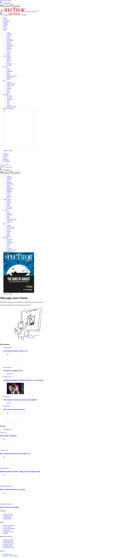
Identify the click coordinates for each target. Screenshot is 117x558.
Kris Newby (6, 406)
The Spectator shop (8, 543)
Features (9, 97)
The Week (9, 96)
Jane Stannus (6, 396)
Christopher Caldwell (6, 504)
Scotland (9, 65)
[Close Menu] (1, 167)
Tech (8, 37)
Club (4, 27)
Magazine (9, 39)
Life (4, 80)
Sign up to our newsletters (10, 556)
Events (5, 25)
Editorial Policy (7, 519)
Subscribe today (7, 554)
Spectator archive (8, 544)
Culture (9, 36)
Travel (8, 87)
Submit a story (7, 517)
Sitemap (5, 533)
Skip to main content (5, 0)
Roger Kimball (7, 367)
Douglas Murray (4, 468)
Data (8, 62)
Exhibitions (10, 71)
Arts (8, 68)
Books (8, 70)
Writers (5, 19)
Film (8, 73)
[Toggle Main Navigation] (1, 11)
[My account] (37, 11)
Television (9, 77)
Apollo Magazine (8, 541)
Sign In (34, 11)
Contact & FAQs (8, 514)
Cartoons (9, 105)
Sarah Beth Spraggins (6, 486)
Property (9, 88)
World (8, 60)
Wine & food (10, 85)
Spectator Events (8, 546)
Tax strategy (6, 530)
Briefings (5, 24)
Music (8, 74)
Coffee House (7, 56)
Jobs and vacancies (8, 531)
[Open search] (1, 165)
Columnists (10, 99)
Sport (8, 90)
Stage (8, 79)
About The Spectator (9, 525)
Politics (9, 33)
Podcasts (5, 22)
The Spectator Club (8, 547)
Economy (9, 63)
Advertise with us (8, 515)
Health (8, 93)
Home (5, 17)
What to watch (11, 83)
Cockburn (9, 34)
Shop (4, 30)
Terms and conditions (9, 528)
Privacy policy (7, 527)
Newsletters (6, 21)
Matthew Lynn (7, 377)
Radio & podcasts (11, 76)
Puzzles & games (11, 107)
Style (8, 91)
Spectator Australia (8, 540)
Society (9, 59)
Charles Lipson (7, 347)
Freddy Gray (3, 432)
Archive (5, 28)
